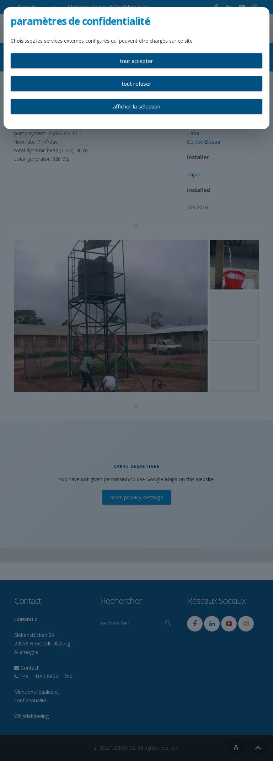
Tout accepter (136, 60)
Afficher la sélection (136, 106)
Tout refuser (136, 83)
